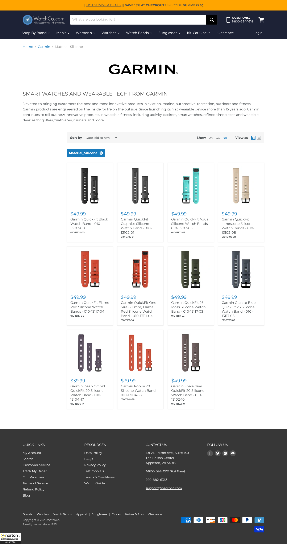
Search (28, 459)
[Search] (211, 20)
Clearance (225, 33)
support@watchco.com (164, 488)
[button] (10, 538)
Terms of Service (35, 483)
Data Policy (93, 453)
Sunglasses (168, 33)
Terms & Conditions (99, 477)
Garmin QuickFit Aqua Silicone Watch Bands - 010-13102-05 (190, 223)
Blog (26, 495)
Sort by (76, 137)
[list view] (259, 138)
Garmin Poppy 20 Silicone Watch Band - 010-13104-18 (139, 390)
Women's (84, 33)
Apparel (81, 514)
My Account (32, 453)
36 (218, 138)
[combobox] (138, 20)
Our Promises (33, 477)
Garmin (44, 47)
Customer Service (36, 465)
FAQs (88, 459)
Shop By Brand (34, 33)
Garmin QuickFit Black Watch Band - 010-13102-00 (89, 223)
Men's (61, 33)
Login (258, 33)
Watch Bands (138, 33)
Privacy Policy (95, 465)
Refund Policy (33, 489)
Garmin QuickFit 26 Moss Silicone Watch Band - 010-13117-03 (188, 307)
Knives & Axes (134, 514)
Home (28, 47)
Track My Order (35, 471)
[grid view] (253, 138)
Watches (109, 33)
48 (225, 138)
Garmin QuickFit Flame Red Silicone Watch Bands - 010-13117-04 (89, 307)
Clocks (116, 514)
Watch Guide (94, 483)
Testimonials (94, 471)
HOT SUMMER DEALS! (103, 5)
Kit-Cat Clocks (198, 33)
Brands (27, 514)
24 (211, 138)
